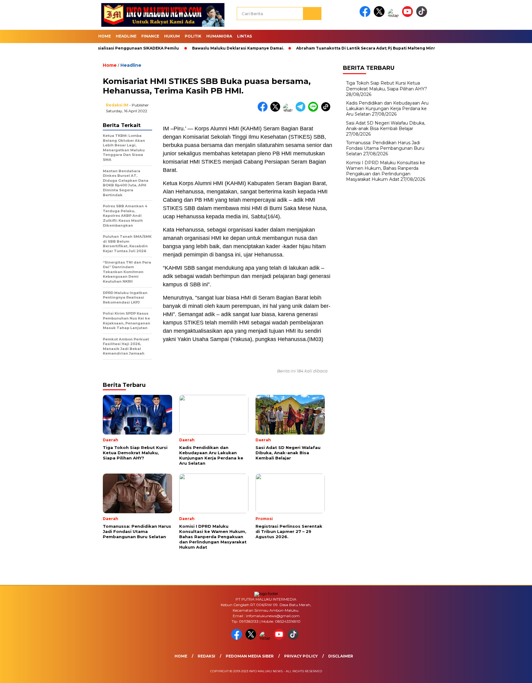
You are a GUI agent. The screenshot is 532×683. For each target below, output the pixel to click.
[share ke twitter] (276, 110)
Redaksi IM (117, 105)
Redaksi (206, 656)
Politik (193, 36)
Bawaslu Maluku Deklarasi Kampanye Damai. (219, 48)
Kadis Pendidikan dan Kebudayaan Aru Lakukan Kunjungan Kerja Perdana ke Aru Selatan (387, 108)
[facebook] (366, 15)
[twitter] (380, 15)
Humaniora (219, 36)
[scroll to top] (511, 673)
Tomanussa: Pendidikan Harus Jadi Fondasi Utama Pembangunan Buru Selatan (385, 148)
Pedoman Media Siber (250, 656)
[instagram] (394, 15)
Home (104, 36)
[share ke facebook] (264, 110)
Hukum (172, 36)
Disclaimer (340, 656)
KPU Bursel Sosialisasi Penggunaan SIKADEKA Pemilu (105, 48)
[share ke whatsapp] (289, 110)
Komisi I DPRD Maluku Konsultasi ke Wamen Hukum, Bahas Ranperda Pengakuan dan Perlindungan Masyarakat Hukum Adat (385, 171)
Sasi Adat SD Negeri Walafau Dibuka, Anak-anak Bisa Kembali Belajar (385, 125)
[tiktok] (422, 15)
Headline (126, 36)
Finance (150, 36)
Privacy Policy (301, 656)
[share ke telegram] (302, 110)
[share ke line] (314, 110)
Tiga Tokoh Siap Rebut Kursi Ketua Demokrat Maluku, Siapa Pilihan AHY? (386, 85)
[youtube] (408, 15)
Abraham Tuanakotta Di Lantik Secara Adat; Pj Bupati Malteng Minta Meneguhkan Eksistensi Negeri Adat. (387, 48)
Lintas (244, 36)
